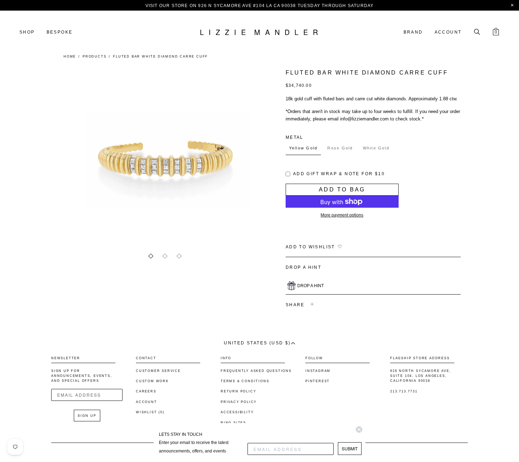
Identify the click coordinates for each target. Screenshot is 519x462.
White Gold (376, 148)
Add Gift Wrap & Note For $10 (339, 173)
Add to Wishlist (310, 246)
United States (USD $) (257, 342)
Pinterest (317, 381)
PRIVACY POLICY (239, 402)
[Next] (242, 154)
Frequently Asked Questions (256, 371)
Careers (146, 391)
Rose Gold (340, 148)
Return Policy (238, 391)
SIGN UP (87, 415)
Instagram (317, 371)
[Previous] (87, 154)
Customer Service (158, 371)
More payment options (342, 215)
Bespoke (60, 32)
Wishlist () (150, 412)
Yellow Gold (303, 148)
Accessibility (237, 412)
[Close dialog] (359, 429)
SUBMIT (350, 448)
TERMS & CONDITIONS (245, 381)
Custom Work (152, 381)
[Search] (477, 32)
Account (448, 32)
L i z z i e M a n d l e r (259, 32)
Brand (413, 32)
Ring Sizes (233, 423)
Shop (27, 32)
